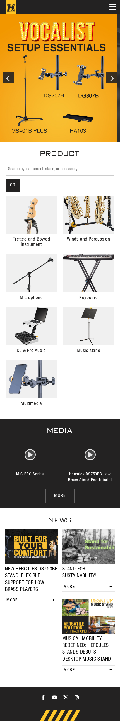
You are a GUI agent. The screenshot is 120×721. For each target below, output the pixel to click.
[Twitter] (65, 697)
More (12, 600)
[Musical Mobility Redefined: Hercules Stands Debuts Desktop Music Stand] (88, 616)
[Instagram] (76, 697)
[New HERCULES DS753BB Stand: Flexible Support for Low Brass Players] (31, 546)
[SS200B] (60, 78)
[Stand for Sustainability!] (88, 546)
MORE (60, 496)
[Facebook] (43, 697)
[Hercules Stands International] (11, 7)
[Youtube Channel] (54, 697)
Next (111, 77)
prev (8, 77)
